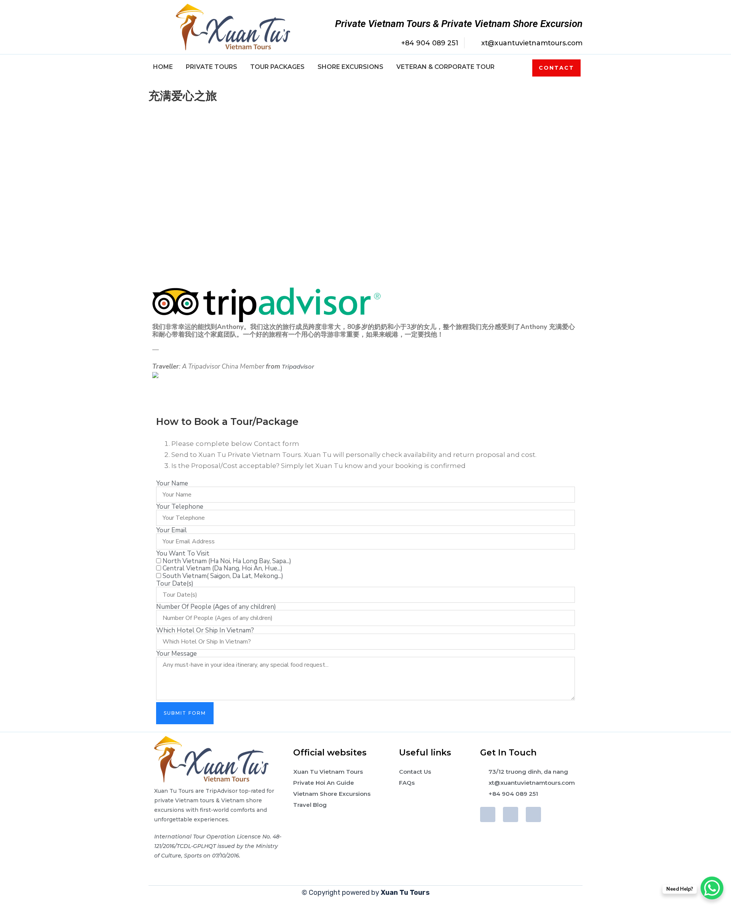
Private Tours (211, 66)
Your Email (171, 530)
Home (163, 66)
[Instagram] (533, 814)
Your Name (172, 483)
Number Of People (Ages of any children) (216, 607)
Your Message (176, 653)
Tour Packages (277, 66)
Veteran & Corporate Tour (445, 66)
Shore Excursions (350, 66)
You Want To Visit (182, 553)
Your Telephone (179, 506)
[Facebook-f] (487, 814)
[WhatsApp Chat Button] (712, 888)
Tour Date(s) (174, 583)
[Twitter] (510, 814)
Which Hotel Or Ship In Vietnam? (205, 630)
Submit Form (185, 713)
